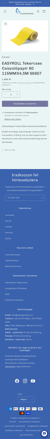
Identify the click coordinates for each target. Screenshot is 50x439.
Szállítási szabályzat (14, 430)
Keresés (9, 232)
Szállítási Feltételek (14, 300)
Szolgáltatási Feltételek (16, 288)
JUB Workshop (11, 260)
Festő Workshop (12, 255)
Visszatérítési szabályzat (30, 422)
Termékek (9, 215)
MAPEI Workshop (13, 266)
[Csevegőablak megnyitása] (44, 433)
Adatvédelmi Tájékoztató (16, 283)
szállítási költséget (25, 83)
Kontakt (8, 227)
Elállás (8, 238)
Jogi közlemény (26, 435)
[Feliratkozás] (42, 198)
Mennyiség (6, 89)
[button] (5, 11)
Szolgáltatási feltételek (38, 426)
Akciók (8, 221)
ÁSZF (7, 294)
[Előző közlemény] (5, 3)
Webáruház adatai (12, 119)
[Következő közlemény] (45, 3)
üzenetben (10, 366)
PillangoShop (23, 418)
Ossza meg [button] (10, 150)
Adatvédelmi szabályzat (15, 426)
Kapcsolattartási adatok (36, 430)
